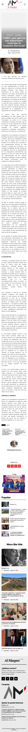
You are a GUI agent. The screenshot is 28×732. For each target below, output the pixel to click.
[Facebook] (8, 466)
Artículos (4, 707)
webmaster (6, 570)
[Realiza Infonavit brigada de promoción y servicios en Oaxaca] (5, 520)
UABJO (8, 425)
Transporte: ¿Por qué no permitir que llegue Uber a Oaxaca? (20, 432)
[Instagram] (7, 678)
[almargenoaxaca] (14, 443)
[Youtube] (16, 678)
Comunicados (5, 720)
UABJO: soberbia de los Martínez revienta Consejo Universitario (7, 432)
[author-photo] (3, 570)
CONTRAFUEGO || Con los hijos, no (12, 648)
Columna (18, 35)
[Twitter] (12, 466)
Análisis (10, 35)
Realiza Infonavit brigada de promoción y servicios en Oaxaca (18, 520)
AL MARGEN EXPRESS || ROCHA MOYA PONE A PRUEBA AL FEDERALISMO (17, 534)
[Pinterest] (15, 466)
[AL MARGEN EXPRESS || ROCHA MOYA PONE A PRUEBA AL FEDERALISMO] (5, 533)
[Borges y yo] (5, 504)
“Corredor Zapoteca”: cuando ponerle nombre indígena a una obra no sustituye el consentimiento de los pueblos (18, 512)
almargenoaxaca (15, 50)
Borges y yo (13, 504)
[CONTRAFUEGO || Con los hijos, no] (5, 527)
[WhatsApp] (19, 466)
